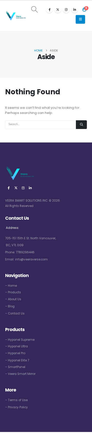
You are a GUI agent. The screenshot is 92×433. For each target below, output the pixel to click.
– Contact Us (15, 313)
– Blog (10, 306)
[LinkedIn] (74, 9)
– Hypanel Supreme (19, 340)
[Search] (81, 124)
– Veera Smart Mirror (20, 374)
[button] (35, 9)
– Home (11, 286)
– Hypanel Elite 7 (17, 360)
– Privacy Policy (16, 407)
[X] (57, 9)
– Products (13, 292)
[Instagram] (66, 9)
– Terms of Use (16, 400)
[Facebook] (49, 9)
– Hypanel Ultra (16, 346)
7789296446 (25, 252)
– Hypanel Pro (15, 353)
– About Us (13, 299)
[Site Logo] (15, 16)
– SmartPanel (15, 367)
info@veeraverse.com (31, 259)
